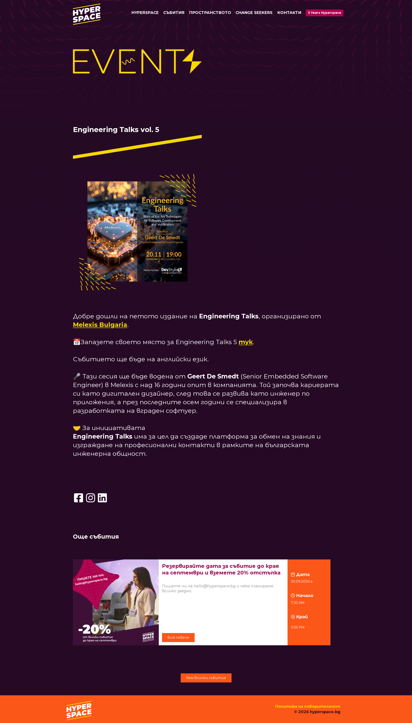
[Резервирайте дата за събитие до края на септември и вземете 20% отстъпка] (206, 602)
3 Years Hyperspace (324, 13)
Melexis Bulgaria (100, 324)
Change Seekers (254, 12)
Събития (173, 12)
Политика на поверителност (307, 706)
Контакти (289, 12)
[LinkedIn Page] (102, 497)
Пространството (210, 12)
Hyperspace (145, 12)
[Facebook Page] (78, 497)
